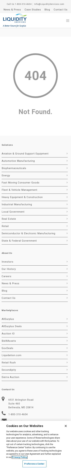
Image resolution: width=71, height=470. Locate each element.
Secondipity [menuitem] (9, 369)
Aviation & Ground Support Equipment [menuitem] (25, 153)
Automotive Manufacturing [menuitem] (18, 160)
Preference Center (34, 464)
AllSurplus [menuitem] (8, 319)
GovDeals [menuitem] (7, 348)
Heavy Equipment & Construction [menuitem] (22, 197)
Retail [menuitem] (5, 226)
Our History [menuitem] (9, 269)
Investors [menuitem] (7, 261)
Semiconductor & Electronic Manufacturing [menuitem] (28, 233)
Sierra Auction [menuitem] (10, 377)
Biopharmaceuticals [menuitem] (14, 168)
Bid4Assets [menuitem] (9, 340)
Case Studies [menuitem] (33, 9)
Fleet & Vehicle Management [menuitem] (19, 189)
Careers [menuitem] (6, 276)
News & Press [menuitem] (12, 9)
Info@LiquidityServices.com (49, 4)
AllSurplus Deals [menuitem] (12, 326)
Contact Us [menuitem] (61, 9)
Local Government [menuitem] (13, 211)
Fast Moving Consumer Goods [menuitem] (20, 182)
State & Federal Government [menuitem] (19, 240)
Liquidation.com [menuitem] (11, 355)
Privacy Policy (19, 457)
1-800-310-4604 (23, 4)
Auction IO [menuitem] (8, 333)
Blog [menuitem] (47, 9)
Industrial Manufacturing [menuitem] (17, 204)
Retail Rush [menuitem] (9, 362)
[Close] (65, 426)
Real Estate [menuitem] (9, 218)
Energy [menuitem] (6, 175)
